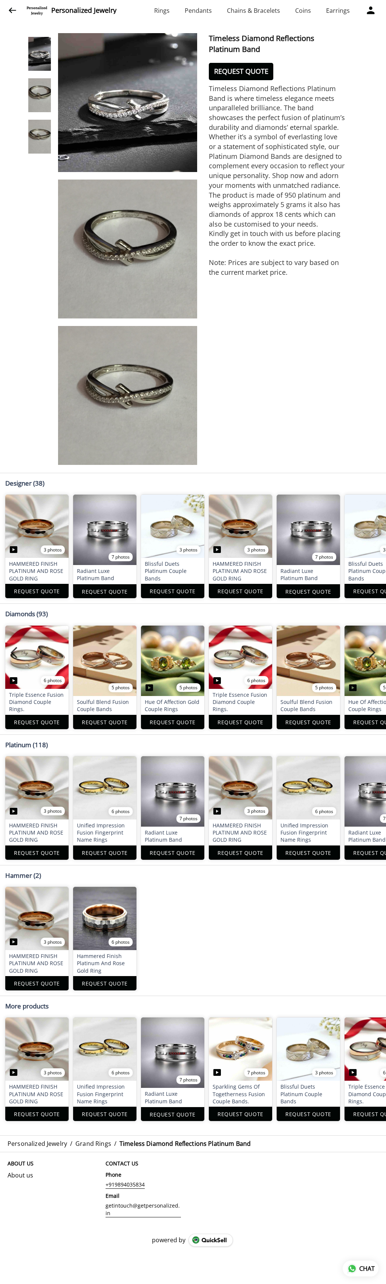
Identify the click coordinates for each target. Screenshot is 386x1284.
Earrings (338, 10)
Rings (162, 10)
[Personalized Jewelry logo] (36, 10)
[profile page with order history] (370, 10)
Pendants (198, 10)
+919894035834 (125, 1184)
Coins (303, 10)
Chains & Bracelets (253, 10)
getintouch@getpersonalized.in (143, 1209)
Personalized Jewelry (83, 10)
